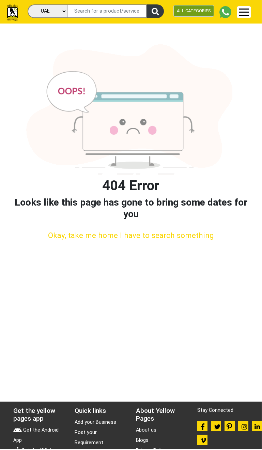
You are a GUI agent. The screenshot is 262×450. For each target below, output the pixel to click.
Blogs (142, 440)
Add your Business (95, 422)
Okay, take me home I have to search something (131, 235)
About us (146, 430)
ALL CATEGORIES (194, 10)
